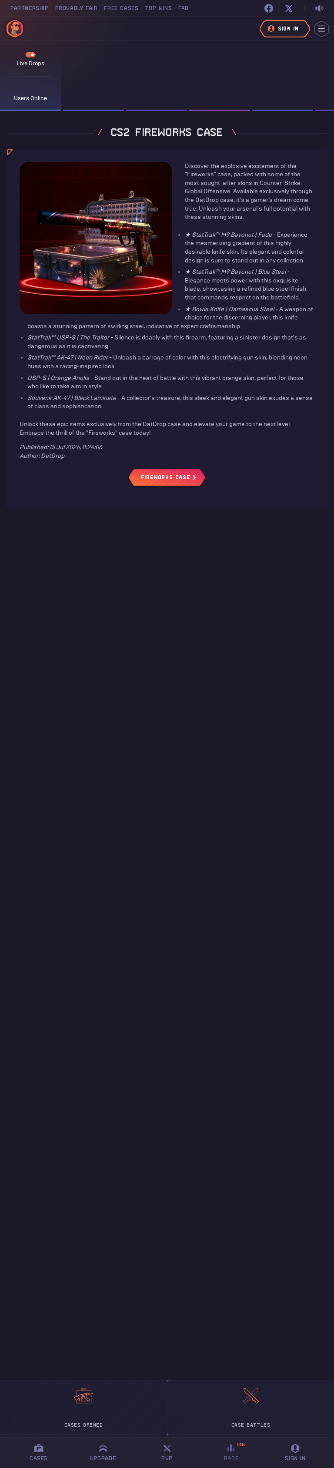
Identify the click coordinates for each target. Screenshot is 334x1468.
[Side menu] (322, 29)
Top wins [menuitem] (158, 8)
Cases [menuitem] (39, 1458)
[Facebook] (268, 8)
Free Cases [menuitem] (121, 8)
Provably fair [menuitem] (76, 8)
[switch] (319, 8)
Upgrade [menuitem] (103, 1458)
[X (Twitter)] (288, 8)
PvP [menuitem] (170, 1451)
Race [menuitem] (234, 1451)
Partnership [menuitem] (29, 8)
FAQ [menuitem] (183, 8)
